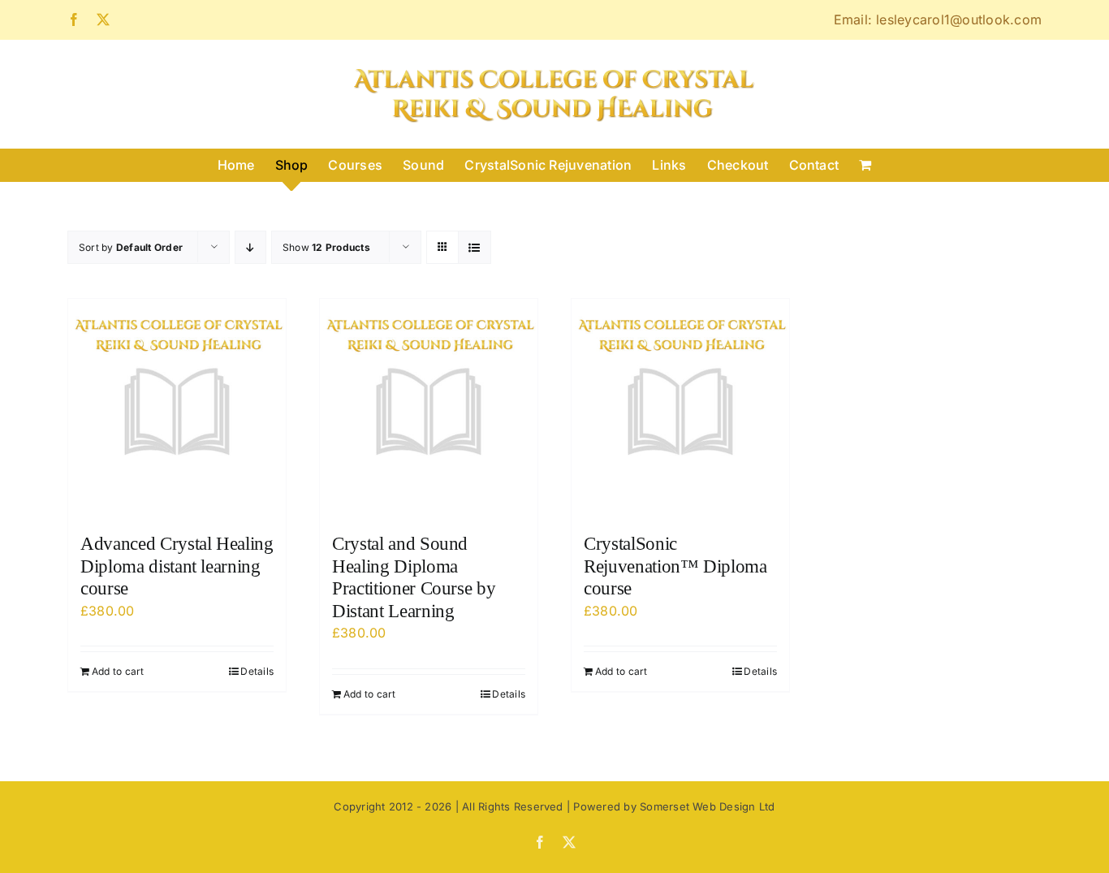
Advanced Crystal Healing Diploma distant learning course (177, 566)
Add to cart (118, 671)
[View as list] (474, 247)
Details (257, 671)
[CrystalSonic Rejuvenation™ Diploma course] (680, 407)
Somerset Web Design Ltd (707, 806)
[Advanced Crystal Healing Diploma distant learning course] (177, 407)
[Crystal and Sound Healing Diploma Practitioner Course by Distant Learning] (428, 407)
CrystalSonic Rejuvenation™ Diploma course (675, 566)
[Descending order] (250, 247)
